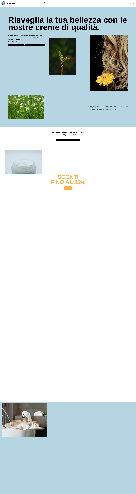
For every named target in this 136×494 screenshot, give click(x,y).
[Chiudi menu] (45, 2)
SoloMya (75, 132)
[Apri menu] (42, 3)
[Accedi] (77, 3)
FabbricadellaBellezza (10, 3)
